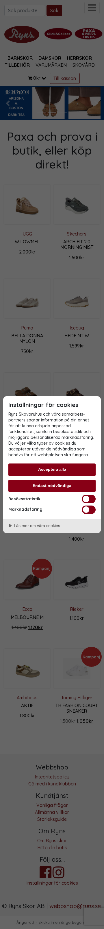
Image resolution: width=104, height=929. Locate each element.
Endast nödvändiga (52, 485)
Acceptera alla (52, 469)
